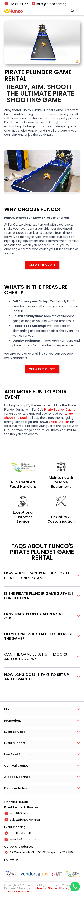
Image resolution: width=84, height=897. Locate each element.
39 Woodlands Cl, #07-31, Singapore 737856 (41, 852)
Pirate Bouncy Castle (59, 409)
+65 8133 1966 (19, 813)
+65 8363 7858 (20, 833)
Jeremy (41, 888)
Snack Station (59, 422)
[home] (13, 11)
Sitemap (53, 888)
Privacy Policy (68, 888)
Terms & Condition (17, 891)
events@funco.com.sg (26, 839)
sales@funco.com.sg (25, 820)
